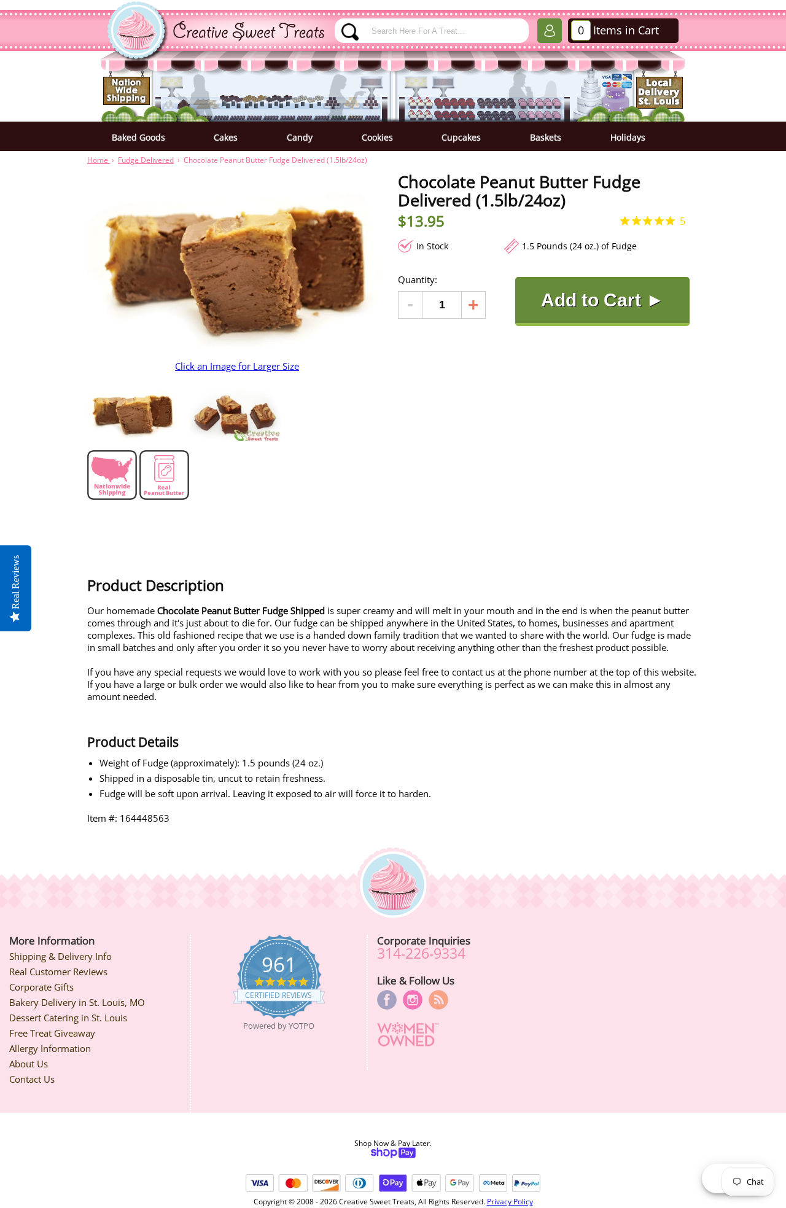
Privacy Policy (510, 1201)
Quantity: (417, 279)
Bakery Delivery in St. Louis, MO (77, 1002)
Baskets (545, 137)
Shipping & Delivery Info (60, 956)
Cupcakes (461, 137)
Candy (300, 137)
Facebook (387, 1000)
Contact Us (32, 1079)
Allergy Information (50, 1048)
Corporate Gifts (41, 987)
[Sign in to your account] (549, 33)
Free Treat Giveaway (52, 1033)
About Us (28, 1064)
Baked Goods (138, 137)
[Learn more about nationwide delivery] (112, 496)
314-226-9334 (421, 953)
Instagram (412, 1000)
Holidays (627, 137)
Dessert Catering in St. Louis (68, 1017)
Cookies (377, 137)
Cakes (226, 137)
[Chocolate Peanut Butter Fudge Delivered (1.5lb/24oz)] (133, 412)
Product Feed (438, 1000)
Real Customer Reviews (58, 971)
